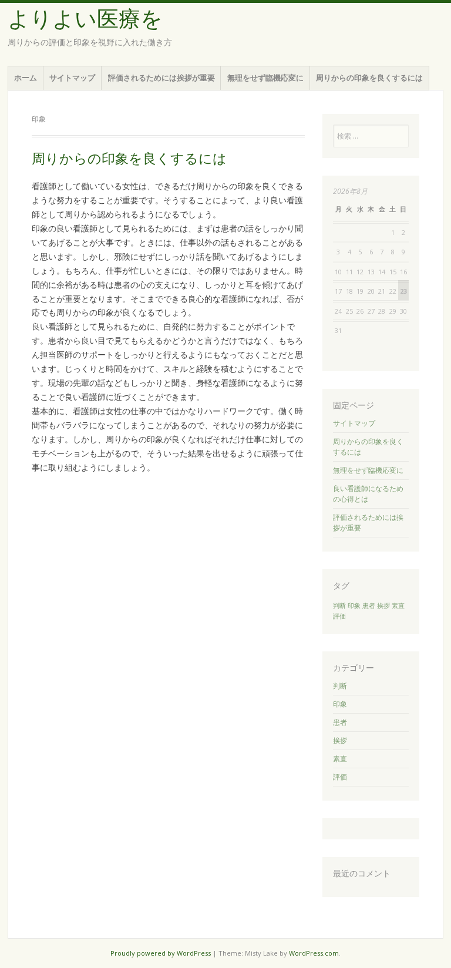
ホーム (25, 77)
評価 (339, 616)
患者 (368, 605)
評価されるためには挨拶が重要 (161, 77)
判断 (339, 605)
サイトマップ (72, 77)
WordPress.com (314, 953)
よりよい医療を (85, 19)
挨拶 (383, 605)
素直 (398, 605)
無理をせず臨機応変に (265, 77)
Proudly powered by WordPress (160, 953)
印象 (354, 605)
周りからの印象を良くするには (369, 77)
